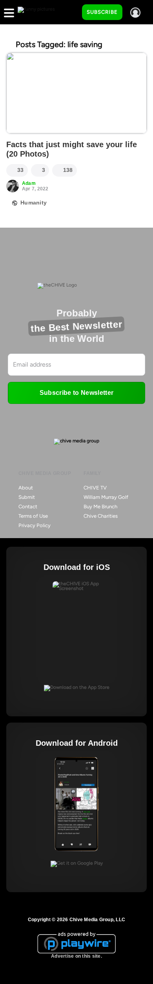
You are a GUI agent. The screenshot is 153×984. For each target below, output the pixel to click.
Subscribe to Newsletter (76, 392)
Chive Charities (101, 516)
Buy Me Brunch (100, 506)
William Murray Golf (106, 497)
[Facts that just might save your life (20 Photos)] (76, 93)
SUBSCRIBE (102, 12)
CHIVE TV (95, 488)
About (25, 488)
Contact (27, 506)
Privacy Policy (34, 525)
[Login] (135, 12)
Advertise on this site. (76, 956)
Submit (26, 497)
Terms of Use (33, 516)
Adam (29, 183)
